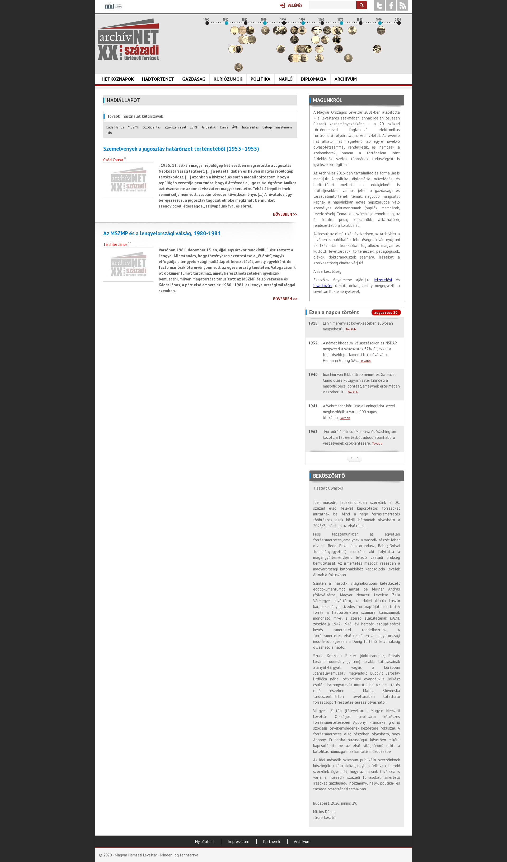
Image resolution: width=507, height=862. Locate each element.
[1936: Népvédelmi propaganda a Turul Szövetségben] (277, 33)
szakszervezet (175, 127)
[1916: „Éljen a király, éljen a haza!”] (238, 70)
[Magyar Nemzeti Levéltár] (113, 10)
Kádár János (115, 127)
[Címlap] (128, 39)
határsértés (250, 127)
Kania (224, 127)
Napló (286, 79)
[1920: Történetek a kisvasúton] (246, 42)
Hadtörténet (158, 79)
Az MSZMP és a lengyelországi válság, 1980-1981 (162, 233)
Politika (260, 79)
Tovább (351, 329)
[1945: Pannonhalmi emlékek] (294, 42)
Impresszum (238, 841)
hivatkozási (322, 285)
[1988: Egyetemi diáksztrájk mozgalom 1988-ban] (377, 51)
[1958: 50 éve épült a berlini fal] (319, 51)
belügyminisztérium (277, 127)
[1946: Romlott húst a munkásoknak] (296, 60)
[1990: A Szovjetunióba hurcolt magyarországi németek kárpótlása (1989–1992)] (381, 33)
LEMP (194, 127)
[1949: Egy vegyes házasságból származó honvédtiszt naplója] (302, 33)
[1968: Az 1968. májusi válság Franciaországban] (338, 51)
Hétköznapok (118, 79)
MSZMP (133, 127)
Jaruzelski (209, 127)
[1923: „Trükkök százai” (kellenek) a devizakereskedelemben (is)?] (252, 42)
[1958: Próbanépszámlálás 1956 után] (319, 60)
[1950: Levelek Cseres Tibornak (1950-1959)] (304, 60)
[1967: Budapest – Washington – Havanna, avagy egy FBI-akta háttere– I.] (336, 42)
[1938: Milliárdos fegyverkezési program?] (280, 51)
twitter (379, 5)
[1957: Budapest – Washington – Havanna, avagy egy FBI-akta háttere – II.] (317, 33)
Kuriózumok (228, 79)
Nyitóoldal (204, 841)
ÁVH (235, 127)
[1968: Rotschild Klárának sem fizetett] (338, 33)
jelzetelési (383, 279)
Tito (109, 132)
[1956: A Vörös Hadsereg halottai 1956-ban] (315, 42)
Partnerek (271, 841)
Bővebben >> (285, 214)
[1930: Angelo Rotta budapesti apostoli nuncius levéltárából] (265, 33)
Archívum (346, 79)
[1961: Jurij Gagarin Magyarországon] (325, 42)
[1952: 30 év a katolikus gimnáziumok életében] (308, 51)
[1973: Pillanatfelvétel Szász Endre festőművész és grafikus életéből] (348, 60)
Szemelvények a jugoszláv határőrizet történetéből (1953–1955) (181, 149)
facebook (391, 5)
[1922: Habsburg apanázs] (250, 33)
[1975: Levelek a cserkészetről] (352, 33)
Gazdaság (193, 79)
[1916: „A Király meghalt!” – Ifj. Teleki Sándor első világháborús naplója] (238, 51)
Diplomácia (313, 79)
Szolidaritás (152, 127)
